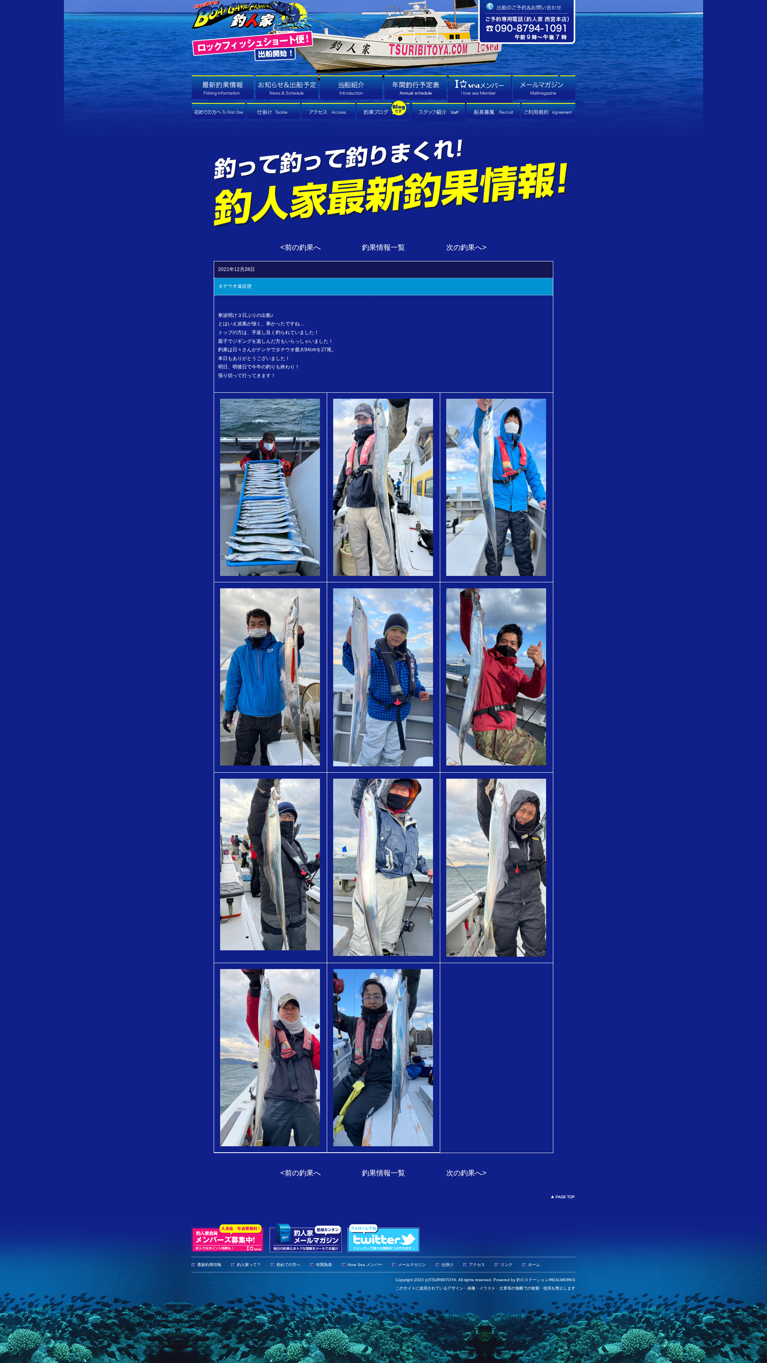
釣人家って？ (249, 1264)
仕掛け (447, 1264)
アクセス (477, 1264)
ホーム (534, 1264)
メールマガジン (412, 1264)
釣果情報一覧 (383, 247)
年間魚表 (324, 1264)
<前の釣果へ (300, 247)
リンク (507, 1264)
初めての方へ (288, 1264)
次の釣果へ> (466, 247)
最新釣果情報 (209, 1264)
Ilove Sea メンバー (365, 1264)
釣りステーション (532, 1280)
